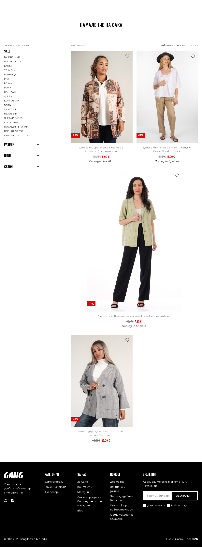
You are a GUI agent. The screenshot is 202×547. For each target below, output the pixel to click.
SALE (18, 45)
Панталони (11, 92)
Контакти (84, 486)
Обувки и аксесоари (17, 135)
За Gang (82, 481)
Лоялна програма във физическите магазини (89, 501)
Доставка (117, 481)
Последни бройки (16, 126)
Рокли (8, 83)
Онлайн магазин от (181, 538)
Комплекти (11, 100)
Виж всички (12, 57)
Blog (80, 510)
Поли (7, 87)
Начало (8, 45)
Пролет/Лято (12, 61)
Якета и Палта (13, 118)
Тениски (9, 70)
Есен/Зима (11, 122)
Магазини (83, 492)
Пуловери (10, 113)
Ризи (7, 79)
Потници (10, 74)
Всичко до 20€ (13, 131)
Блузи (8, 66)
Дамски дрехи (54, 481)
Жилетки (10, 109)
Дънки (8, 96)
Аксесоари (52, 492)
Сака (26, 45)
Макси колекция (55, 486)
